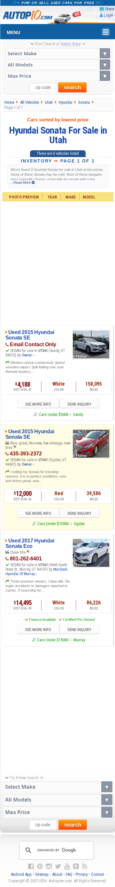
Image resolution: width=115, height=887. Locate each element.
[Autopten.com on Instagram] (49, 866)
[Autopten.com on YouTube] (67, 866)
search (72, 87)
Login (108, 15)
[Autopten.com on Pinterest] (40, 866)
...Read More (21, 182)
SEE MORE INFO (38, 404)
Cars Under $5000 (53, 414)
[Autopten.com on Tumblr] (76, 866)
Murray (79, 639)
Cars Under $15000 (52, 639)
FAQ (69, 874)
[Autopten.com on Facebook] (31, 866)
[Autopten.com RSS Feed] (84, 866)
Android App (21, 874)
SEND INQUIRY (79, 404)
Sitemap (42, 874)
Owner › (28, 355)
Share (109, 8)
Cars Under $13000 (53, 523)
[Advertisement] (57, 262)
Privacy (82, 874)
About (57, 874)
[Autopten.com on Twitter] (58, 866)
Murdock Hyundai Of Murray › (36, 571)
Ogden (79, 523)
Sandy (78, 414)
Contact (97, 874)
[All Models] (57, 64)
